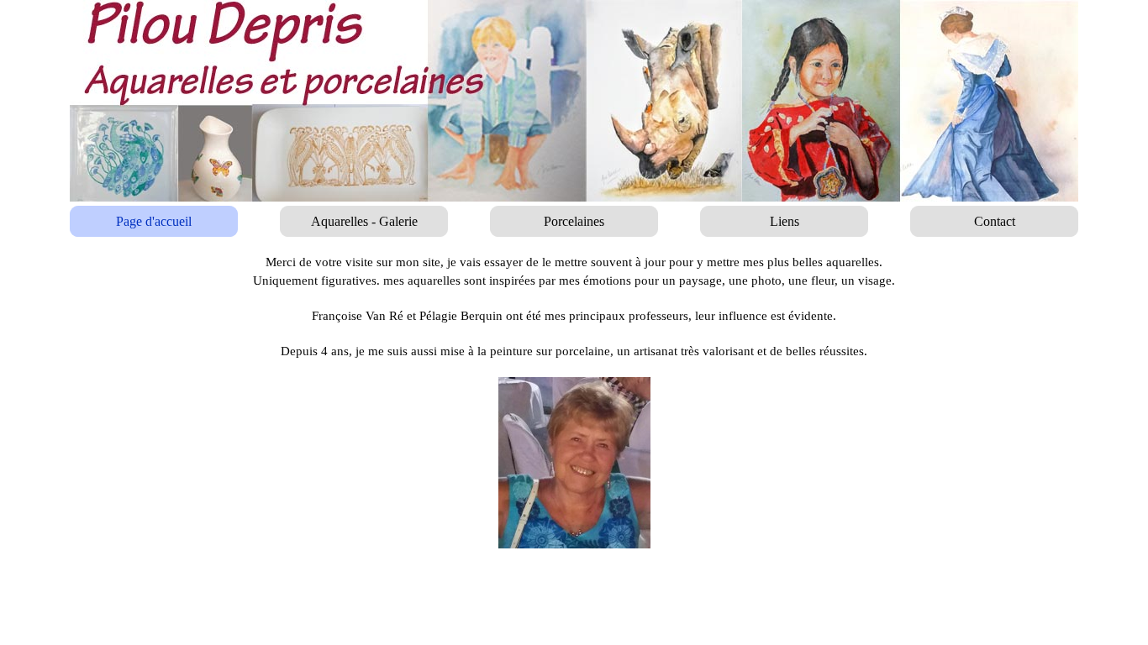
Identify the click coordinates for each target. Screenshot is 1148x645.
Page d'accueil (154, 221)
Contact (994, 221)
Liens (784, 221)
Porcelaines (574, 221)
